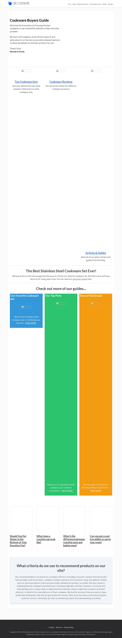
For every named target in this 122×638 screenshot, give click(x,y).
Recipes (110, 4)
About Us (59, 627)
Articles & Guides (96, 252)
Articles (104, 4)
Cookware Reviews (82, 4)
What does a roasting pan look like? (46, 539)
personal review (80, 279)
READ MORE (30, 323)
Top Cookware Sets (95, 4)
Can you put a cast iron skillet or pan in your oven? (100, 539)
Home (69, 4)
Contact (51, 627)
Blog (74, 4)
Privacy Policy (69, 627)
